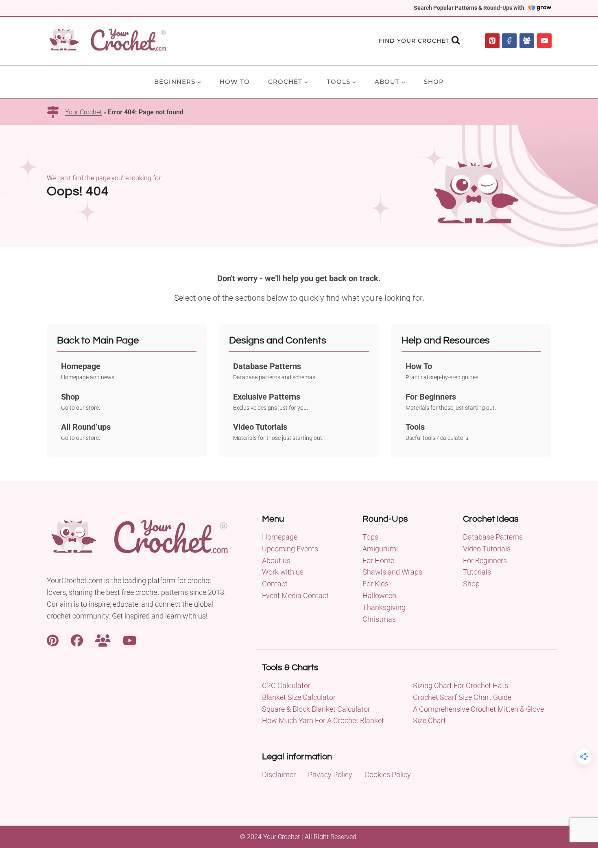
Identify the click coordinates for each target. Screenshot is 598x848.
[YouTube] (544, 40)
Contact (275, 583)
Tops (370, 537)
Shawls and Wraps (392, 572)
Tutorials (477, 572)
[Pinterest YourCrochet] (53, 639)
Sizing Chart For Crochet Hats (460, 685)
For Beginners (485, 560)
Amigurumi (380, 548)
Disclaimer (279, 774)
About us (276, 560)
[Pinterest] (492, 40)
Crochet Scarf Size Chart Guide (462, 697)
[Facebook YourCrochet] (77, 639)
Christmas (379, 619)
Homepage (279, 537)
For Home (378, 560)
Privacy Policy (330, 774)
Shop (434, 81)
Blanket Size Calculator (299, 697)
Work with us (282, 572)
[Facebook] (509, 40)
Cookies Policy (387, 774)
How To (235, 81)
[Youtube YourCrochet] (130, 639)
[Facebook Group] (526, 40)
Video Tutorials (487, 548)
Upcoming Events (290, 548)
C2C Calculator (286, 685)
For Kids (375, 583)
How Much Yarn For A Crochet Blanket (323, 720)
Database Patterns (493, 537)
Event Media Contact (295, 595)
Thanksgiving (384, 607)
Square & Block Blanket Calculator (316, 709)
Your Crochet (83, 112)
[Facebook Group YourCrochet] (103, 639)
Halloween (379, 595)
